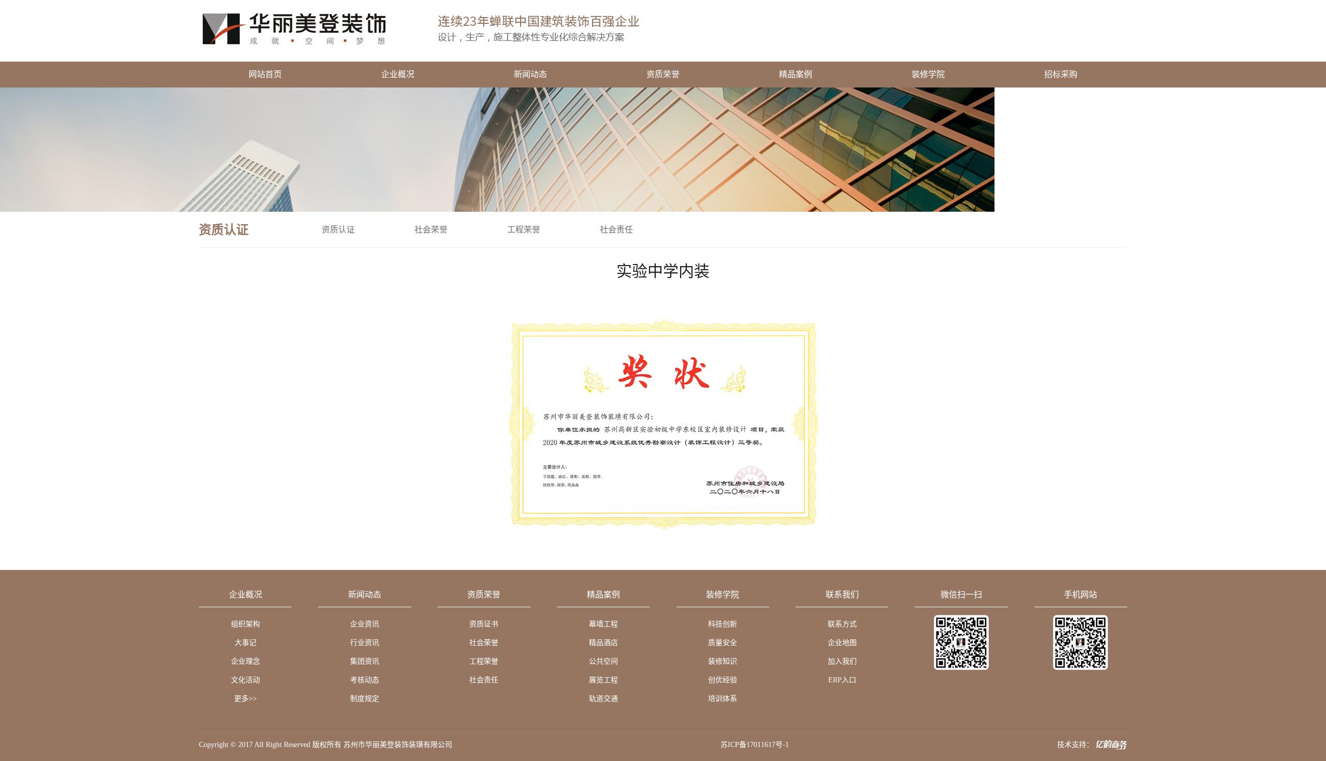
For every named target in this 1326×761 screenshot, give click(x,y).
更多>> (245, 699)
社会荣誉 (431, 229)
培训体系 (722, 699)
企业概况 (397, 74)
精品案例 (795, 74)
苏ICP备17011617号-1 (754, 745)
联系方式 (842, 624)
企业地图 (842, 643)
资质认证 (338, 229)
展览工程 (603, 680)
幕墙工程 (603, 624)
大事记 (245, 643)
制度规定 (364, 699)
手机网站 (1080, 595)
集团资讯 (364, 661)
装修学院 (928, 74)
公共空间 (603, 661)
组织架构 (245, 624)
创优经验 (722, 680)
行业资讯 (364, 643)
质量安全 (722, 643)
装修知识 (722, 661)
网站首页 (265, 74)
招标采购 (1060, 74)
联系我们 (842, 595)
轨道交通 (603, 699)
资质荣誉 (663, 74)
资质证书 (483, 624)
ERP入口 (842, 680)
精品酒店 (603, 643)
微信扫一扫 (961, 595)
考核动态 (364, 680)
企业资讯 (364, 624)
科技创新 (722, 624)
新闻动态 (530, 74)
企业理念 (245, 661)
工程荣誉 (523, 229)
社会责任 (616, 229)
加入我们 (842, 661)
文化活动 (245, 680)
